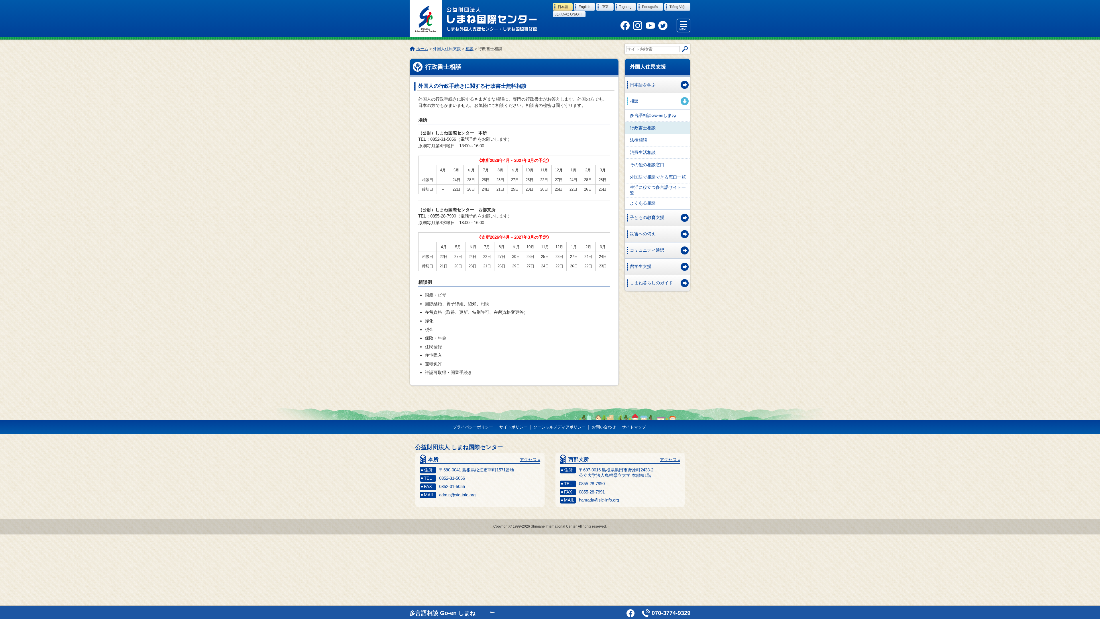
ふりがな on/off (569, 14)
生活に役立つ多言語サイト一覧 (658, 190)
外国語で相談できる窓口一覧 (658, 177)
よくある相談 (643, 203)
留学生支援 (640, 266)
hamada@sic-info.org (599, 499)
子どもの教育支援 (647, 217)
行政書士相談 (643, 127)
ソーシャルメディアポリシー (559, 427)
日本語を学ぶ (643, 84)
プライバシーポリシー (473, 427)
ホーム (422, 48)
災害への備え (643, 233)
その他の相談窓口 (647, 164)
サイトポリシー (513, 427)
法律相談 (638, 140)
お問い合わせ (604, 427)
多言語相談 (443, 613)
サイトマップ (634, 427)
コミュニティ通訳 (647, 250)
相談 (469, 48)
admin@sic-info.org (457, 494)
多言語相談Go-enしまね (653, 115)
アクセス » (530, 459)
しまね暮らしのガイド (651, 282)
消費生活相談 (643, 152)
